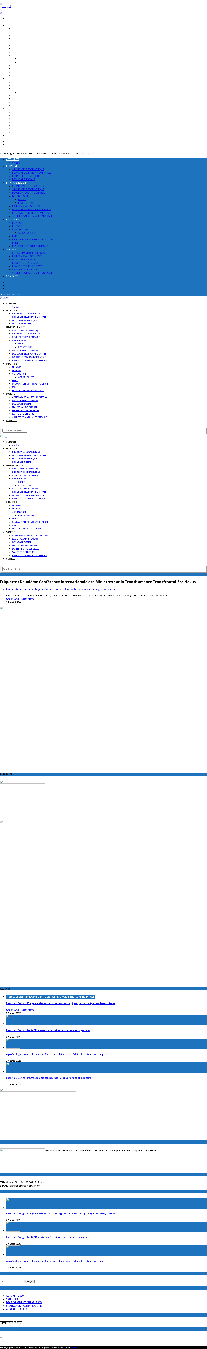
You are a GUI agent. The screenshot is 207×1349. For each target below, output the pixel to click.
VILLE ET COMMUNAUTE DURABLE (29, 75)
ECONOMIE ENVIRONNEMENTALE (29, 32)
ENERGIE (16, 85)
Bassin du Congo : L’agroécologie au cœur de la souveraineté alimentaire (48, 1077)
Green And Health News (20, 599)
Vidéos (15, 21)
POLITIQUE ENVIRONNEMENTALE (29, 72)
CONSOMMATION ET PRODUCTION (30, 112)
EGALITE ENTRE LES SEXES (25, 125)
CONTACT (11, 135)
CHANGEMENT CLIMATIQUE (26, 45)
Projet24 (89, 153)
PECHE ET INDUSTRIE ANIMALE (28, 105)
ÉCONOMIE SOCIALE (22, 38)
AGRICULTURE (19, 88)
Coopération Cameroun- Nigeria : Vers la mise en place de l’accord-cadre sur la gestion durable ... (62, 589)
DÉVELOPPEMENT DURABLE (26, 52)
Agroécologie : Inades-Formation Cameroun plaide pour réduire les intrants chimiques (56, 1054)
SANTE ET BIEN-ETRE (23, 128)
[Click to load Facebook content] (1, 1337)
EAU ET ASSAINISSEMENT (25, 65)
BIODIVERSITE (19, 55)
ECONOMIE (11, 25)
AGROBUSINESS (26, 92)
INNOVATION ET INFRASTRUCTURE (30, 98)
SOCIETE (10, 108)
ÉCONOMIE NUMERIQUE (24, 35)
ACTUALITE (12, 18)
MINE (15, 102)
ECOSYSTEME (25, 62)
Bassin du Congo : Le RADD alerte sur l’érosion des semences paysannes (48, 1030)
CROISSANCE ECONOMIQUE (26, 28)
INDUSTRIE (11, 78)
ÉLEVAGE (16, 82)
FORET (21, 58)
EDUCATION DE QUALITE (24, 122)
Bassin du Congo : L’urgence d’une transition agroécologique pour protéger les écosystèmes (60, 1003)
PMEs (15, 95)
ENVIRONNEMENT (15, 42)
